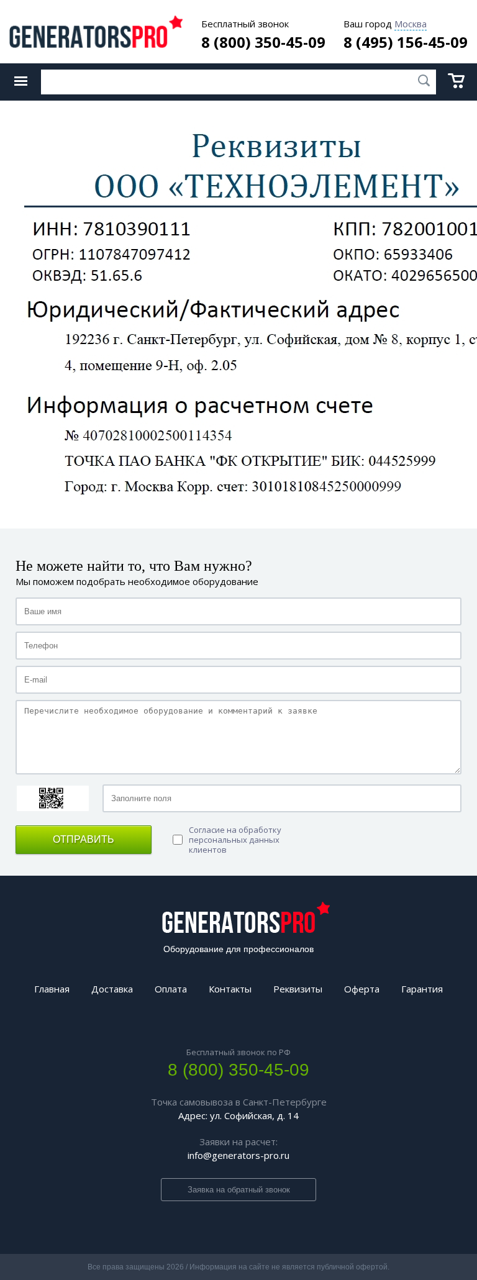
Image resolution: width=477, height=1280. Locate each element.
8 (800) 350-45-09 (263, 42)
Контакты (230, 989)
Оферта (361, 989)
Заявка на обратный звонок (239, 1189)
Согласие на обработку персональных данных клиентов (235, 840)
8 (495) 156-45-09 (405, 42)
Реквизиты (297, 989)
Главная (52, 989)
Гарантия (422, 989)
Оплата (171, 989)
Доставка (112, 989)
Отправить (83, 839)
